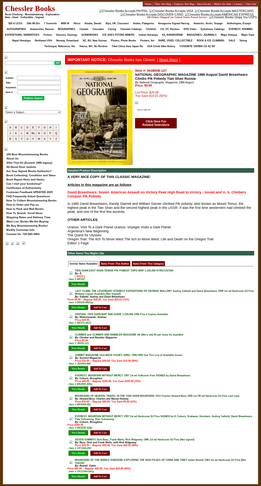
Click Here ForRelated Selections (155, 123)
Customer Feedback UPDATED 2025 (29, 192)
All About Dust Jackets (21, 166)
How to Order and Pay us (22, 204)
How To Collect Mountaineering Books (31, 200)
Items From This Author (115, 263)
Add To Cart (100, 307)
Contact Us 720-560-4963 (23, 234)
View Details (78, 284)
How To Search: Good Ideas (24, 213)
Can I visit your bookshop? (24, 183)
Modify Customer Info (20, 229)
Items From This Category (148, 263)
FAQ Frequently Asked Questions (28, 196)
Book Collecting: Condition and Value (31, 175)
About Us (12, 158)
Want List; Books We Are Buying (27, 221)
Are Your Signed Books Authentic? (29, 171)
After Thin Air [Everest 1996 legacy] (29, 162)
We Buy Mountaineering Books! (27, 225)
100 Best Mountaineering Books (27, 154)
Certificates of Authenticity (23, 187)
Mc (33, 133)
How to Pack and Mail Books (25, 208)
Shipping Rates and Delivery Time (28, 217)
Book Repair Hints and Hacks (25, 179)
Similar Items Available (83, 263)
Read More (168, 60)
